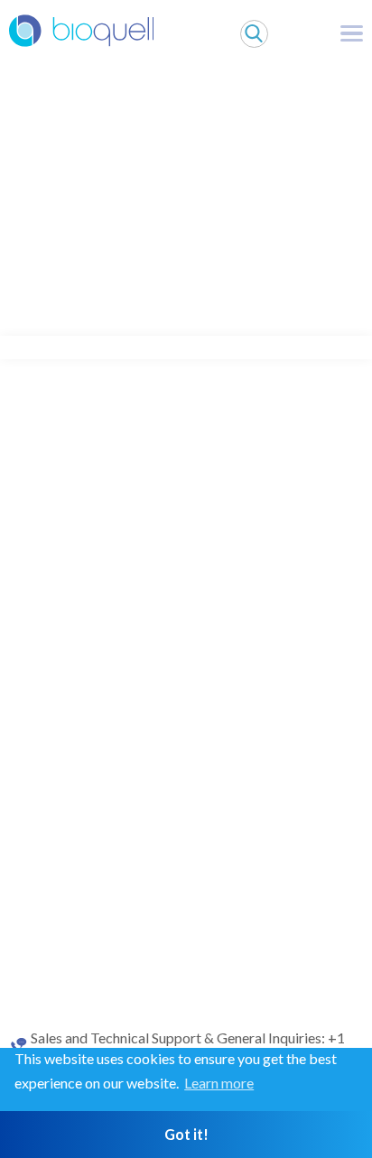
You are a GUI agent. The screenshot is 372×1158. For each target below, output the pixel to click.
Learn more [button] (219, 1082)
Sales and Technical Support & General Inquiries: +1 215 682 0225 (188, 1046)
